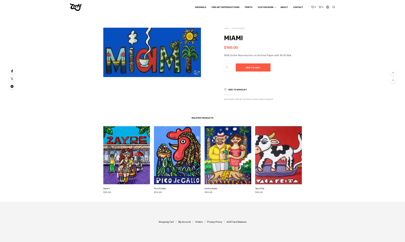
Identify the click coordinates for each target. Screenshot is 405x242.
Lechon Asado (211, 188)
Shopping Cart (166, 221)
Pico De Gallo (160, 188)
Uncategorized (238, 28)
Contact (298, 7)
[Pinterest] (12, 86)
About (284, 7)
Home (226, 28)
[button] (313, 7)
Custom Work (265, 7)
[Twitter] (12, 79)
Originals (200, 7)
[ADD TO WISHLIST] (126, 179)
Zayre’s (106, 188)
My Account (184, 221)
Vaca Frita (259, 188)
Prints (248, 7)
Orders (199, 221)
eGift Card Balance (236, 221)
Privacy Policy (214, 221)
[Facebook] (12, 71)
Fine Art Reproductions (226, 7)
